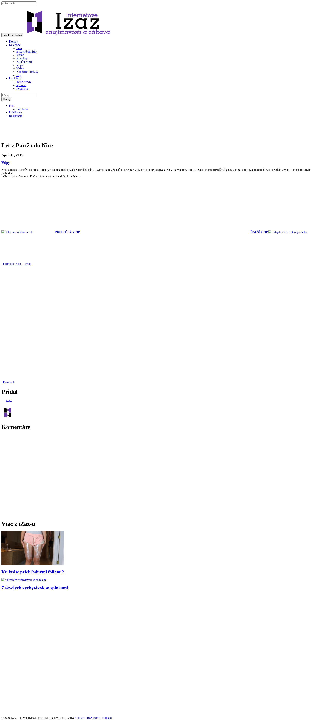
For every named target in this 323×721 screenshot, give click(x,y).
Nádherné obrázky (27, 71)
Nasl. (19, 263)
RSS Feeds (93, 717)
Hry (18, 75)
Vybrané (21, 85)
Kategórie (15, 44)
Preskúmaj (15, 78)
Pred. (27, 263)
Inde (11, 105)
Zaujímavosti (24, 61)
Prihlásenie (15, 112)
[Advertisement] (69, 129)
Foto (19, 48)
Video (20, 68)
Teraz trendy (23, 81)
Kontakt (107, 717)
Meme (20, 55)
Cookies (80, 717)
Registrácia (15, 115)
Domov (13, 41)
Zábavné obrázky (26, 51)
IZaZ (9, 400)
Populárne (22, 88)
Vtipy (19, 65)
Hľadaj (6, 99)
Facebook (22, 109)
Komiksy (21, 58)
